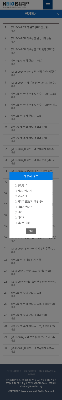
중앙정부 (22, 185)
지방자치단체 (25, 190)
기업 (20, 212)
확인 (31, 231)
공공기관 (22, 196)
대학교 (21, 217)
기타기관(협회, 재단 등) (30, 201)
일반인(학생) (24, 223)
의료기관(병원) (25, 207)
